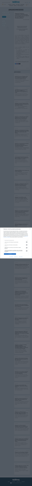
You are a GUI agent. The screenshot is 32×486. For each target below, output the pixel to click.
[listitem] (16, 240)
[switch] (26, 242)
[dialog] (16, 243)
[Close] (30, 229)
